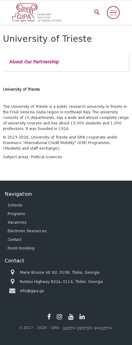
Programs (16, 213)
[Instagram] (59, 316)
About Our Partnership (34, 62)
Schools (15, 205)
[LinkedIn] (82, 316)
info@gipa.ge (32, 290)
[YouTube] (70, 316)
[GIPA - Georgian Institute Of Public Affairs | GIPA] (36, 12)
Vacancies (17, 222)
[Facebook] (49, 316)
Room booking (21, 248)
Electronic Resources (27, 231)
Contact (14, 239)
